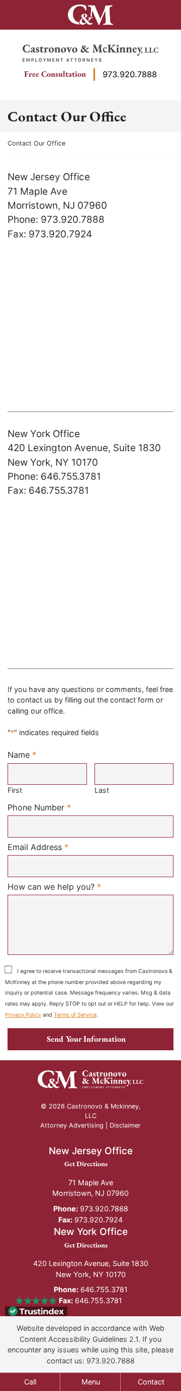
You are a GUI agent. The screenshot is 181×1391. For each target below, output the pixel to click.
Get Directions (90, 1163)
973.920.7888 (130, 74)
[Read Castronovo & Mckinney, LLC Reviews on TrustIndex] (36, 1310)
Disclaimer (125, 1125)
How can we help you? (54, 886)
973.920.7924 (90, 1219)
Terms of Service (75, 1015)
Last (102, 790)
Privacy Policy (23, 1015)
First (15, 790)
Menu (90, 1381)
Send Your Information (86, 1039)
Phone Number (39, 807)
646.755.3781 (91, 1289)
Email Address (38, 847)
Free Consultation (55, 74)
